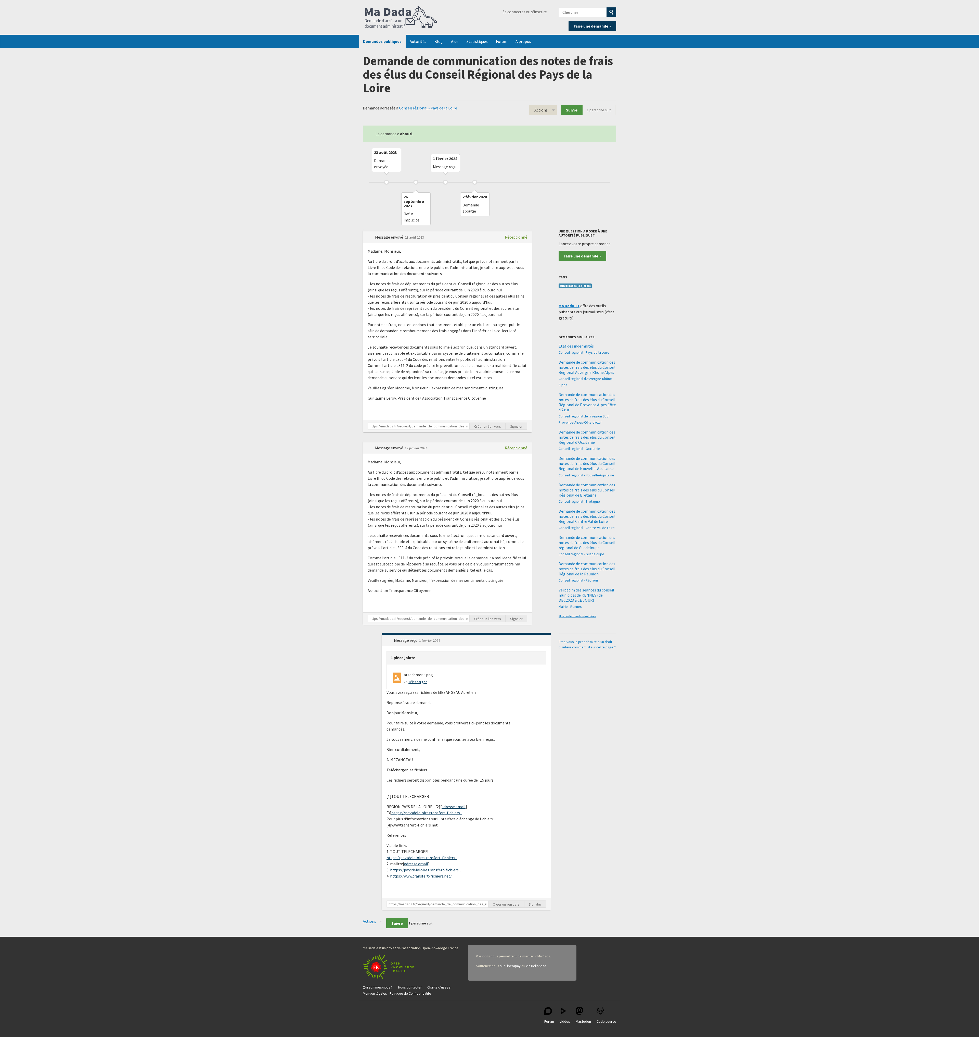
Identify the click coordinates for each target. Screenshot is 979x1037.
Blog (438, 41)
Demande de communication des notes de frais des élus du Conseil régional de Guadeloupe (587, 542)
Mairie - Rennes (570, 606)
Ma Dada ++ (569, 305)
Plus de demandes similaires (577, 616)
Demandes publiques (382, 41)
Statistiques (477, 41)
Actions (541, 110)
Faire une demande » (592, 26)
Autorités (418, 41)
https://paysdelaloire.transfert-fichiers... (426, 812)
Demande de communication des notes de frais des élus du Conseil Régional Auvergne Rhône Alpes (587, 367)
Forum (501, 41)
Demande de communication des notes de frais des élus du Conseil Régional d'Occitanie (587, 437)
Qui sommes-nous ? (378, 987)
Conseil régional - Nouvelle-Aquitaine (586, 475)
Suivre (571, 110)
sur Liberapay (510, 966)
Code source (606, 1021)
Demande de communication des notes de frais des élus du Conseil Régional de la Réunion (587, 568)
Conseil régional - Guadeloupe (581, 554)
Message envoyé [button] (389, 237)
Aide (454, 41)
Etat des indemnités (576, 346)
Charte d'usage (438, 987)
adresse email (454, 806)
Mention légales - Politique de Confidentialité (397, 993)
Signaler (516, 426)
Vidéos (565, 1021)
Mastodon (583, 1021)
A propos (523, 41)
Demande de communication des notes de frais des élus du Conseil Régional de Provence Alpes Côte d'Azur (587, 402)
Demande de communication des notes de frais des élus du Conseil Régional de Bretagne (587, 490)
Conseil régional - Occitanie (579, 448)
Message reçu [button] (406, 640)
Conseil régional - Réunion (578, 580)
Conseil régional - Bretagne (579, 501)
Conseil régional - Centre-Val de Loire (587, 527)
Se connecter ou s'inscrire (525, 11)
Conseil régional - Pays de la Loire (428, 107)
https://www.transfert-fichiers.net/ (421, 876)
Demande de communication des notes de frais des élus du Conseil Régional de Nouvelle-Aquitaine (587, 463)
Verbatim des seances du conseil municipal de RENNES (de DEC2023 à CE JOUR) (586, 595)
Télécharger (417, 682)
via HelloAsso (536, 966)
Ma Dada (401, 17)
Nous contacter (410, 987)
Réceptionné (516, 237)
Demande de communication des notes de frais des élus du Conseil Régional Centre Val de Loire (587, 516)
